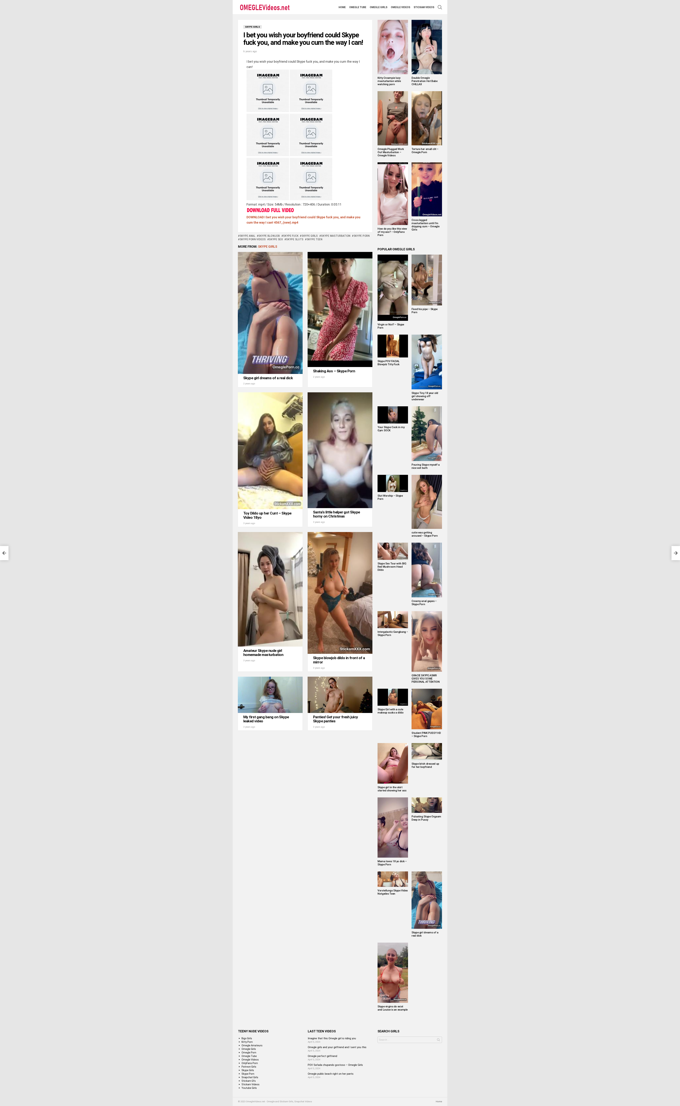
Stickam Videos (424, 7)
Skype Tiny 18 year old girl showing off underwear (425, 396)
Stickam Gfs (249, 1080)
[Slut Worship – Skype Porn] (393, 483)
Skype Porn (362, 235)
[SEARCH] (440, 7)
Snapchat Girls (250, 1077)
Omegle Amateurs (252, 1045)
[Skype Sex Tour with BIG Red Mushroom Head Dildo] (393, 551)
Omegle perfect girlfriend (322, 1056)
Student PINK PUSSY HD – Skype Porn (426, 734)
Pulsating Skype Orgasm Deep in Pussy (426, 818)
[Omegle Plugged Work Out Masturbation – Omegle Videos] (393, 118)
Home (342, 7)
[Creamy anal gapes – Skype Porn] (427, 570)
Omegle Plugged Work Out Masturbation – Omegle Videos (391, 152)
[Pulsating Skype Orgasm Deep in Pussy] (427, 805)
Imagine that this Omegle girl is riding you (332, 1038)
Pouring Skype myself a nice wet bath (426, 466)
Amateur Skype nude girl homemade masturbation (263, 653)
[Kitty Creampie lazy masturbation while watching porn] (393, 47)
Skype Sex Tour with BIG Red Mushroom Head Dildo (392, 567)
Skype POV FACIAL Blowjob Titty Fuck (389, 363)
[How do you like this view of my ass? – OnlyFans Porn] (393, 193)
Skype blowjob (269, 235)
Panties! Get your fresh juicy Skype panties (335, 719)
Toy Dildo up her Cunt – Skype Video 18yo (267, 515)
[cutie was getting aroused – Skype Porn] (427, 502)
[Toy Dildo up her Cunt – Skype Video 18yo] (270, 450)
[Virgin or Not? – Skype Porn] (393, 288)
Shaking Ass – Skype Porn (334, 371)
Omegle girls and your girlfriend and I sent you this (337, 1047)
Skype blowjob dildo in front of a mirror (339, 660)
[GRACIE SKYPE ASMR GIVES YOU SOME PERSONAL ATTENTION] (427, 641)
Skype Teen (314, 239)
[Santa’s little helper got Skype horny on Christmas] (340, 450)
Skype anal (247, 235)
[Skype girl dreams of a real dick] (270, 313)
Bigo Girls (247, 1038)
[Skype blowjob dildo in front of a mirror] (340, 593)
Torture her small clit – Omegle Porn (425, 150)
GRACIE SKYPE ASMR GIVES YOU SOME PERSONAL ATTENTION (426, 678)
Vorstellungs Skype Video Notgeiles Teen (393, 892)
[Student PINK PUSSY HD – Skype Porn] (427, 709)
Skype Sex (276, 239)
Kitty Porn (247, 1041)
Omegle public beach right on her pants (330, 1073)
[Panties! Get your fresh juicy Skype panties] (340, 695)
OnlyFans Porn (250, 1063)
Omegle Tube (357, 7)
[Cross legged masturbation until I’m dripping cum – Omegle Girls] (427, 189)
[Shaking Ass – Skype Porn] (340, 309)
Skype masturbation (335, 235)
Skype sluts (295, 239)
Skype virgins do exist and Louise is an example (393, 1008)
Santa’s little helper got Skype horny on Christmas (336, 514)
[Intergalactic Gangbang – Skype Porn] (393, 619)
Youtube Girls (249, 1088)
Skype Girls (310, 235)
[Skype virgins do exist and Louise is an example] (393, 973)
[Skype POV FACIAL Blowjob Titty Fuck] (393, 346)
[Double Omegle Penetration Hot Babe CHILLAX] (427, 47)
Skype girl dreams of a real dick (268, 378)
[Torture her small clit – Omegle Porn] (427, 118)
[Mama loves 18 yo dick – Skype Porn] (393, 827)
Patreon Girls (249, 1066)
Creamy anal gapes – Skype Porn (424, 602)
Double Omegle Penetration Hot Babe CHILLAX (425, 81)
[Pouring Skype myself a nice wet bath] (427, 433)
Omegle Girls (378, 7)
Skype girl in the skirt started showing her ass (392, 789)
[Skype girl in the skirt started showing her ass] (393, 763)
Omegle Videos (400, 7)
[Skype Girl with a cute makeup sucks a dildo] (393, 697)
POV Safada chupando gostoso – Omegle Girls (335, 1065)
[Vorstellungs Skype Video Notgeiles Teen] (393, 879)
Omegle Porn (249, 1052)
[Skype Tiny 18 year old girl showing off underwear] (427, 362)
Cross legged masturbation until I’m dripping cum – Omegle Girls (425, 224)
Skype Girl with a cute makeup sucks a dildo (391, 711)
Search (438, 1040)
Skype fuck (290, 235)
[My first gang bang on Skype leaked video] (270, 695)
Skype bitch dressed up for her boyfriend (425, 765)
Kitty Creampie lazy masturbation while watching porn (389, 81)
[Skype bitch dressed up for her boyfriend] (427, 751)
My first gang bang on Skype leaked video (266, 719)
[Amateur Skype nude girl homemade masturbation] (270, 589)
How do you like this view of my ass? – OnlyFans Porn (392, 232)
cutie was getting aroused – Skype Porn (425, 534)
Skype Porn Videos (253, 239)
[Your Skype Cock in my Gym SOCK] (393, 414)
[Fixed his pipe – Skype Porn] (427, 280)
